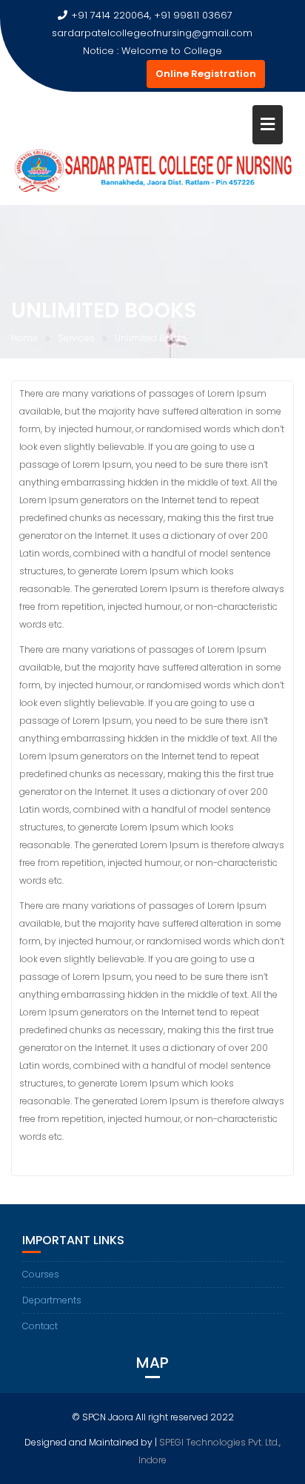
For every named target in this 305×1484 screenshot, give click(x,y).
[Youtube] (105, 74)
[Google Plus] (132, 74)
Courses (40, 1274)
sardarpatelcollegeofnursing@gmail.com (152, 33)
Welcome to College (171, 51)
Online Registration (205, 74)
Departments (51, 1300)
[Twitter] (78, 74)
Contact (40, 1326)
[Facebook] (52, 74)
